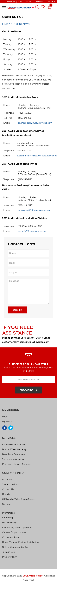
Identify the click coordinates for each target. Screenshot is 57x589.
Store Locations (10, 484)
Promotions (8, 513)
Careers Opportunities (14, 532)
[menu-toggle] (4, 8)
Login (5, 416)
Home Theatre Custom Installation (20, 542)
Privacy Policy (9, 557)
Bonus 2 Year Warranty (14, 449)
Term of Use (8, 552)
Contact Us (8, 489)
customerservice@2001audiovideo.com (37, 155)
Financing (7, 517)
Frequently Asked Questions (17, 527)
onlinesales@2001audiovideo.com (35, 123)
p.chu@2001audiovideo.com (32, 231)
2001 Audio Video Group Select (18, 499)
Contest (6, 504)
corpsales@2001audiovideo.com (34, 210)
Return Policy (9, 522)
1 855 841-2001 (33, 337)
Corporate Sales (10, 537)
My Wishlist (8, 421)
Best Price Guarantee (13, 454)
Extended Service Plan (14, 444)
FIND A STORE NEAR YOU (16, 24)
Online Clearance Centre (15, 547)
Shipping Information (13, 459)
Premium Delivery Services (16, 464)
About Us (7, 479)
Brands (6, 494)
